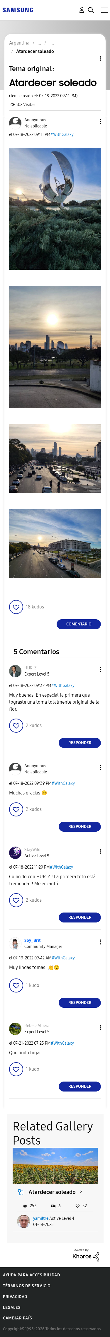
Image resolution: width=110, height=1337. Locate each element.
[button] (90, 121)
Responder (80, 742)
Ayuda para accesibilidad (31, 1275)
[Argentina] (17, 9)
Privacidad (15, 1296)
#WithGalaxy (62, 134)
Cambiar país (17, 1318)
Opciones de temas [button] (90, 58)
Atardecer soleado (52, 1192)
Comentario (79, 624)
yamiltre (40, 1218)
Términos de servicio (27, 1285)
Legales (12, 1307)
